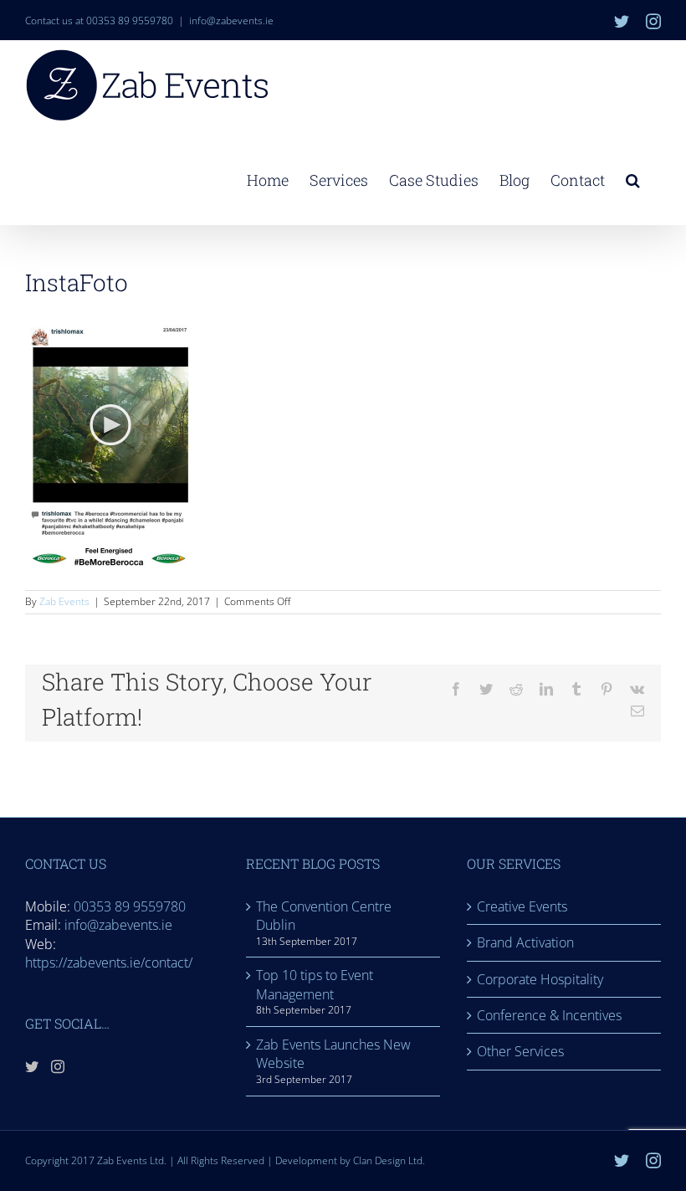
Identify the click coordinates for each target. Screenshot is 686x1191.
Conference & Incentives (549, 1015)
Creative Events (522, 906)
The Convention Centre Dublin (324, 915)
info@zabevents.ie (231, 20)
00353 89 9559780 (130, 906)
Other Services (520, 1051)
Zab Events (64, 601)
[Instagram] (57, 1066)
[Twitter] (31, 1066)
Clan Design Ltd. (389, 1160)
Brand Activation (525, 942)
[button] (633, 178)
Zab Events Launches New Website (333, 1053)
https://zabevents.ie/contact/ (108, 962)
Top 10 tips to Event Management (314, 984)
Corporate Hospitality (540, 979)
